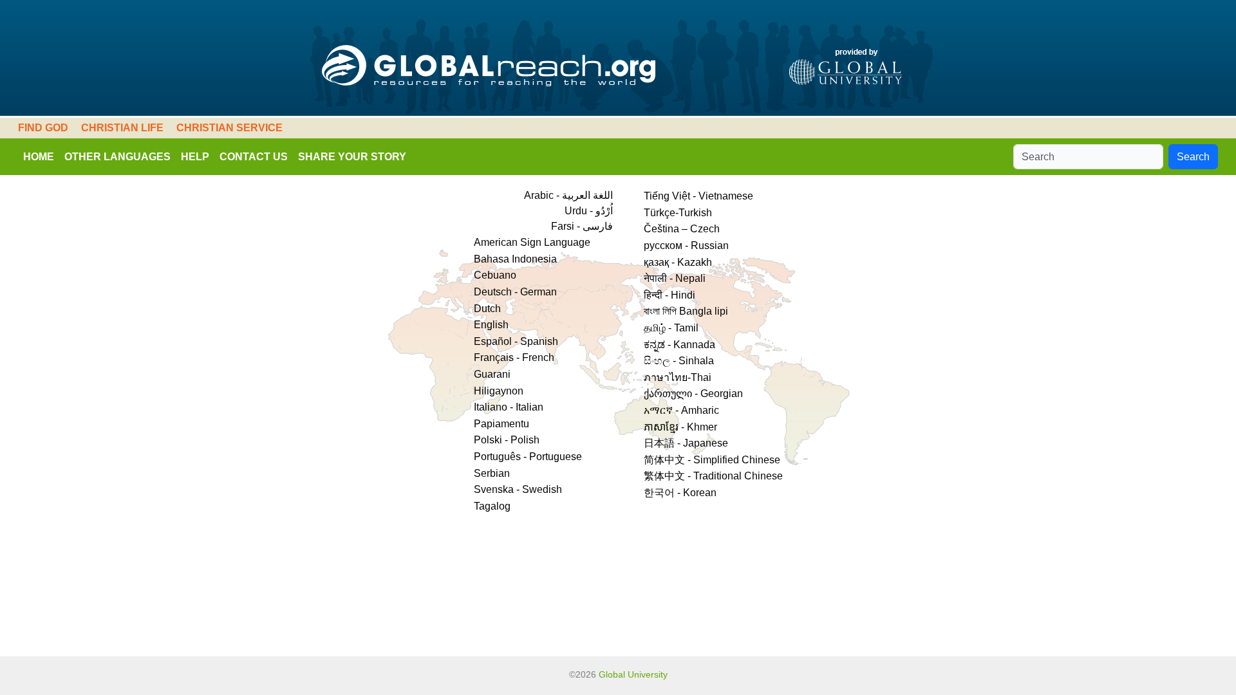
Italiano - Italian (508, 407)
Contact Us (254, 156)
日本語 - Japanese (686, 443)
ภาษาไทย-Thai (677, 377)
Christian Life (122, 127)
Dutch (487, 308)
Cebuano (495, 275)
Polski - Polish (506, 439)
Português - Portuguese (528, 456)
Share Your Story (352, 156)
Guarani (492, 374)
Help (195, 156)
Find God (43, 127)
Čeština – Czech (682, 228)
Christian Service (229, 127)
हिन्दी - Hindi (669, 295)
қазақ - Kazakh (678, 262)
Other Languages (117, 156)
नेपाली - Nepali (675, 278)
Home (38, 156)
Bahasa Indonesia (515, 259)
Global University (633, 674)
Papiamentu (501, 423)
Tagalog (492, 506)
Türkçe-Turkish (678, 212)
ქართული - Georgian (693, 393)
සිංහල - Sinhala (679, 360)
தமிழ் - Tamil (671, 327)
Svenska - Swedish (518, 489)
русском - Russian (686, 245)
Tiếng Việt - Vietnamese (698, 195)
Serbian (492, 473)
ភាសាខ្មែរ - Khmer (680, 427)
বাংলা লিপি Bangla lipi (686, 311)
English (491, 324)
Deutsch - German (515, 291)
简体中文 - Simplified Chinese (712, 459)
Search (1193, 156)
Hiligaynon (498, 390)
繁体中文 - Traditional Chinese (713, 475)
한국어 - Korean (680, 492)
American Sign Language (532, 242)
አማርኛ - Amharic (681, 410)
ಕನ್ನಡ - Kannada (679, 344)
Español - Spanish (516, 341)
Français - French (514, 357)
